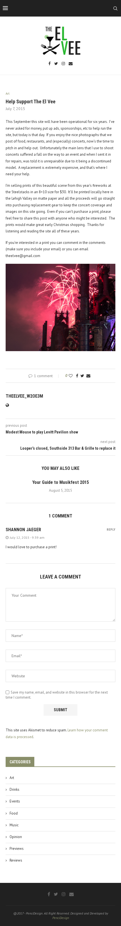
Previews (17, 848)
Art (12, 777)
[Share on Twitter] (82, 375)
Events (15, 801)
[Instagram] (63, 64)
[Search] (115, 8)
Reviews (16, 860)
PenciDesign (60, 918)
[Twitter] (56, 64)
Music (14, 825)
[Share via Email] (88, 375)
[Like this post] (71, 375)
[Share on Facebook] (77, 375)
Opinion (16, 836)
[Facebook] (49, 64)
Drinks (14, 789)
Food (14, 813)
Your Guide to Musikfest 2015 (60, 482)
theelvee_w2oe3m (24, 396)
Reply (111, 529)
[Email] (71, 64)
